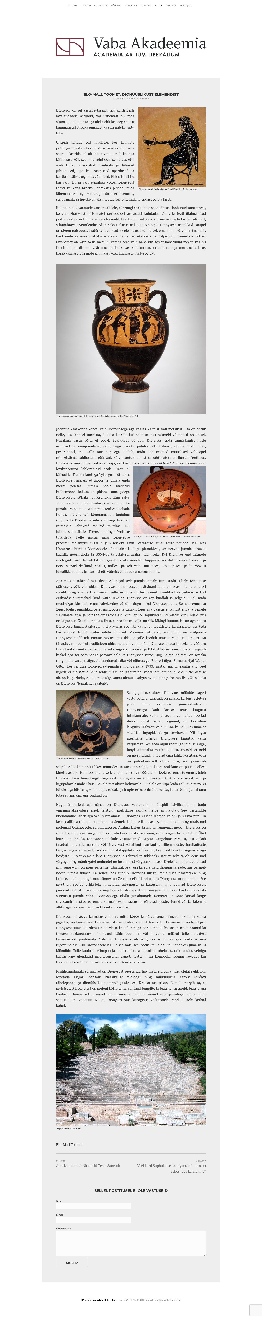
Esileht (72, 5)
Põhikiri (116, 5)
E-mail (59, 1214)
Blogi (158, 5)
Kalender (131, 5)
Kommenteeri (63, 1228)
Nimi (58, 1201)
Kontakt (171, 5)
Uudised (86, 5)
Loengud (145, 5)
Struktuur (100, 5)
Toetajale (186, 5)
